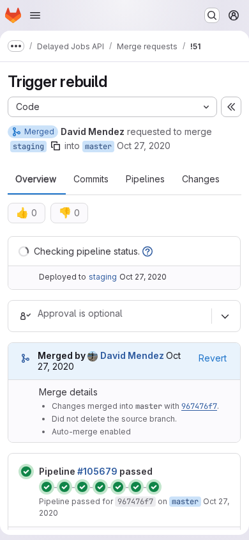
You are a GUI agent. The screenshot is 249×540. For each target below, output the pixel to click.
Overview (35, 179)
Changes (201, 179)
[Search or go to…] (212, 15)
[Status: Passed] (26, 471)
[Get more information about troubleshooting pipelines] (147, 251)
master (98, 146)
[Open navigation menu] (35, 15)
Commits (91, 179)
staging (28, 146)
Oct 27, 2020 (143, 145)
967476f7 (199, 406)
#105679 (97, 471)
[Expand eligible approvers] (224, 316)
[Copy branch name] (55, 146)
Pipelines (145, 179)
